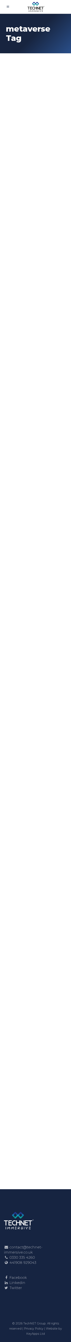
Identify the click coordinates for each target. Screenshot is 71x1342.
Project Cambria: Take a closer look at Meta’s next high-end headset (35, 943)
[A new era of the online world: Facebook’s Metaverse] (35, 1041)
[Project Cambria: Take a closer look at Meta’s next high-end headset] (35, 901)
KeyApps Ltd (35, 1333)
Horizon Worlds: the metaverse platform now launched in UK (33, 665)
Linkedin (17, 1283)
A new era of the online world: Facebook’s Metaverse (28, 1086)
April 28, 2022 (18, 797)
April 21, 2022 (18, 926)
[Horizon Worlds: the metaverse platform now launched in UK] (35, 626)
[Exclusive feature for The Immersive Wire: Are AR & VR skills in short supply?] (35, 78)
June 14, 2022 (17, 651)
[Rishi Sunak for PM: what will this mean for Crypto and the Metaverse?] (35, 354)
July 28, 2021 (17, 1069)
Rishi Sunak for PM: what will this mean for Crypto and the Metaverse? (32, 396)
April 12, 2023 (18, 102)
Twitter (15, 1288)
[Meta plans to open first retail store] (35, 767)
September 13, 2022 (22, 527)
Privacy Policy (33, 1328)
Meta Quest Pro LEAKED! (27, 537)
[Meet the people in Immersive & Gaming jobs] (35, 219)
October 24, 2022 (20, 379)
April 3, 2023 (17, 244)
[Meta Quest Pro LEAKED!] (35, 499)
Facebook (18, 1277)
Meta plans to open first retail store (32, 808)
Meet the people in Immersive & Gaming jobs (34, 258)
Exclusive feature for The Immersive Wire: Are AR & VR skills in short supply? (34, 119)
